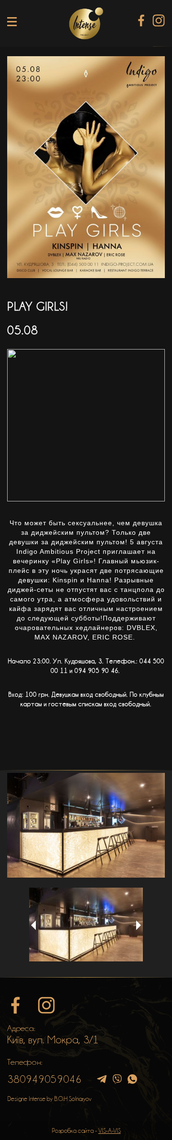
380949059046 (44, 1079)
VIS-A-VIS (109, 1130)
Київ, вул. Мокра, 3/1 (53, 1039)
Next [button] (138, 925)
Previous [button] (33, 925)
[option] (86, 825)
